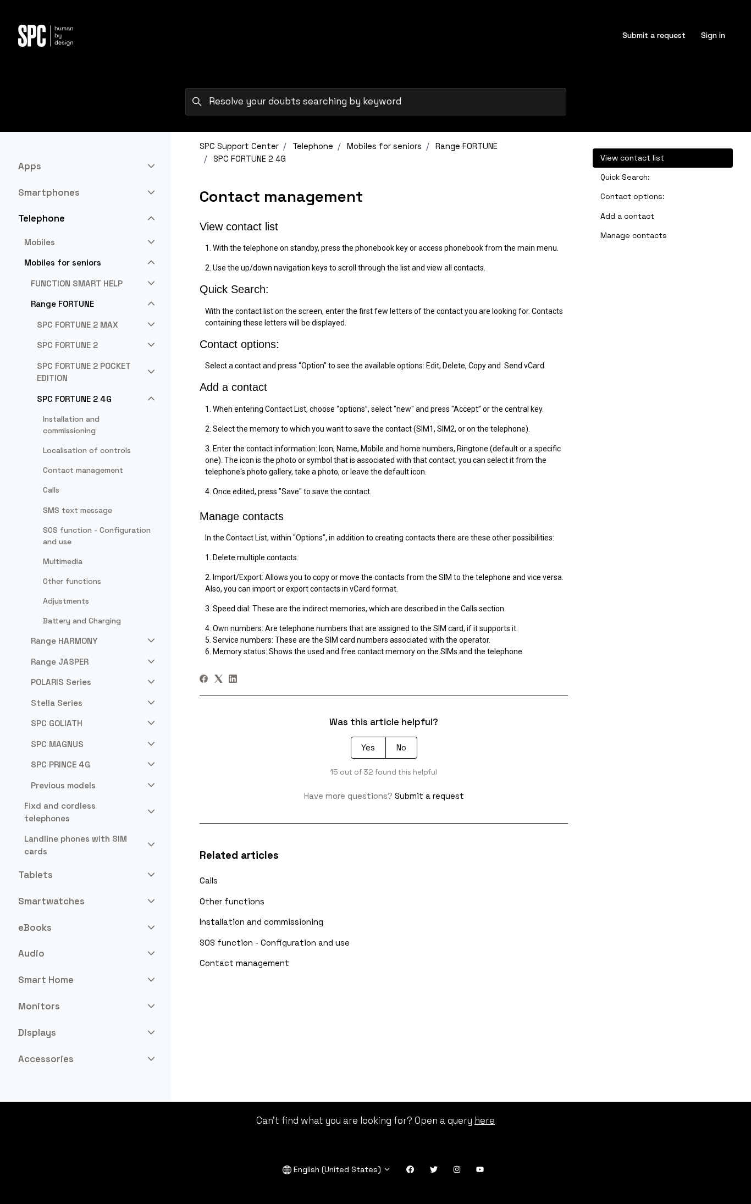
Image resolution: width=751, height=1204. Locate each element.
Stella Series (56, 703)
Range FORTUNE (466, 146)
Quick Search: (625, 177)
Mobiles (39, 242)
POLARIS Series (61, 682)
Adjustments (66, 601)
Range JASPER (60, 661)
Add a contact (627, 216)
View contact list (632, 158)
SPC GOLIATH (56, 723)
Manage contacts (633, 235)
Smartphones (49, 192)
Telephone (312, 146)
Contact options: (632, 196)
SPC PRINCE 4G (60, 764)
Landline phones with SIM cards (75, 845)
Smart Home (46, 980)
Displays (37, 1032)
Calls (209, 880)
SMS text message (77, 510)
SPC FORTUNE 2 (67, 345)
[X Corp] (218, 680)
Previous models (63, 785)
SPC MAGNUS (57, 744)
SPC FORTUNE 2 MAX (77, 324)
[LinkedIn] (233, 680)
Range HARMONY (64, 641)
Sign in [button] (713, 35)
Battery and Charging (82, 621)
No (401, 747)
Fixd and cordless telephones (60, 812)
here (484, 1120)
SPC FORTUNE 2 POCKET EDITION (84, 372)
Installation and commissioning (261, 921)
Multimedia (62, 561)
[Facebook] (204, 680)
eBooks (35, 927)
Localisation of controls (87, 450)
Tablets (35, 875)
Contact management (244, 963)
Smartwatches (51, 901)
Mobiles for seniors (384, 146)
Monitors (39, 1006)
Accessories (46, 1059)
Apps (29, 166)
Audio (31, 953)
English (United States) (337, 1169)
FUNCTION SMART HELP (77, 283)
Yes (368, 747)
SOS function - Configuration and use (275, 942)
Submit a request (654, 35)
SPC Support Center (239, 146)
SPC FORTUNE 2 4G (249, 158)
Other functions (232, 901)
